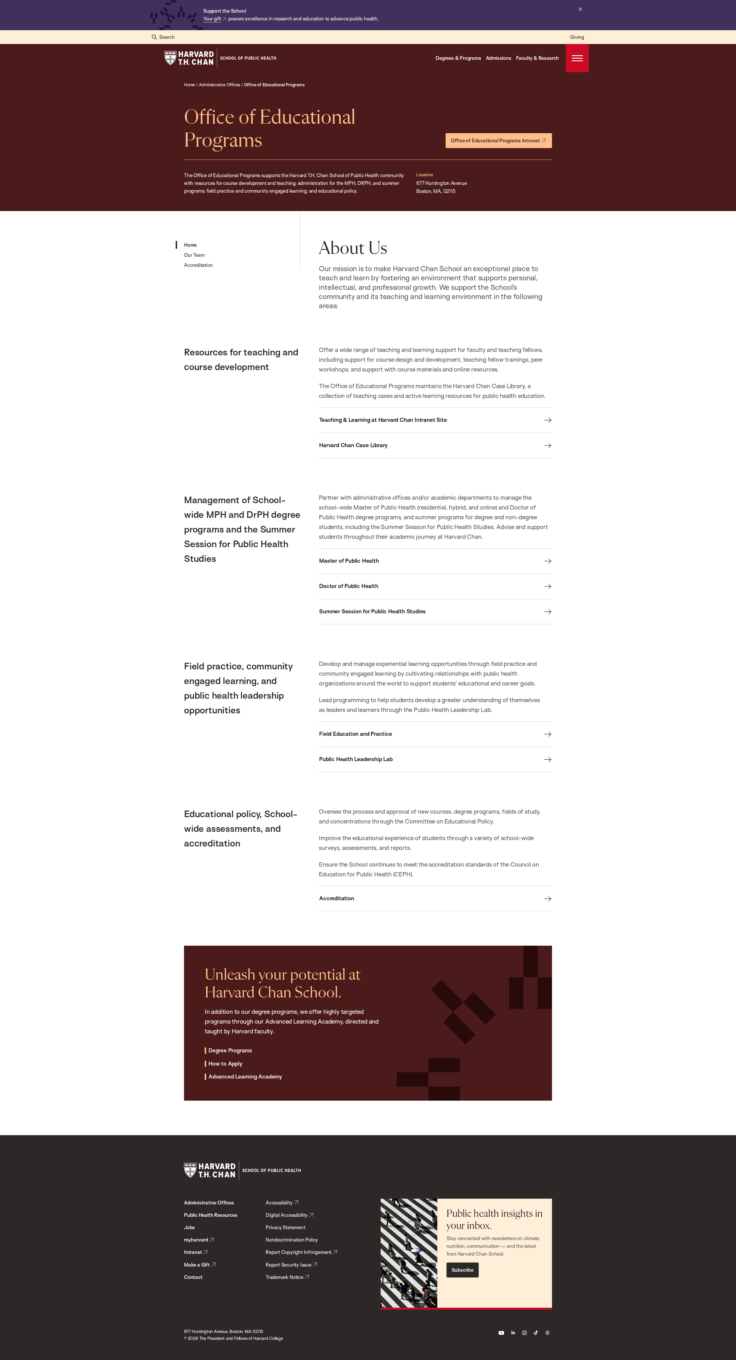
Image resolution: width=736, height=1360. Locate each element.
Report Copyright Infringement (298, 1252)
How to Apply (225, 1064)
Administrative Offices (209, 1203)
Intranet (193, 1252)
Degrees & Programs (458, 58)
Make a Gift (197, 1265)
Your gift (212, 19)
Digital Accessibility (287, 1215)
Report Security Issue (288, 1265)
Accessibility (279, 1203)
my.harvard (196, 1240)
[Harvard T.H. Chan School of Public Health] (242, 1170)
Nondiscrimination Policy (292, 1240)
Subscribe (463, 1270)
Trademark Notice (284, 1277)
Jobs (189, 1227)
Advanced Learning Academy (245, 1077)
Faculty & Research (537, 58)
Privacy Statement (285, 1227)
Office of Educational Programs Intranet (495, 140)
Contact (193, 1277)
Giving (577, 37)
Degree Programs (230, 1050)
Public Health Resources (210, 1215)
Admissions (498, 58)
